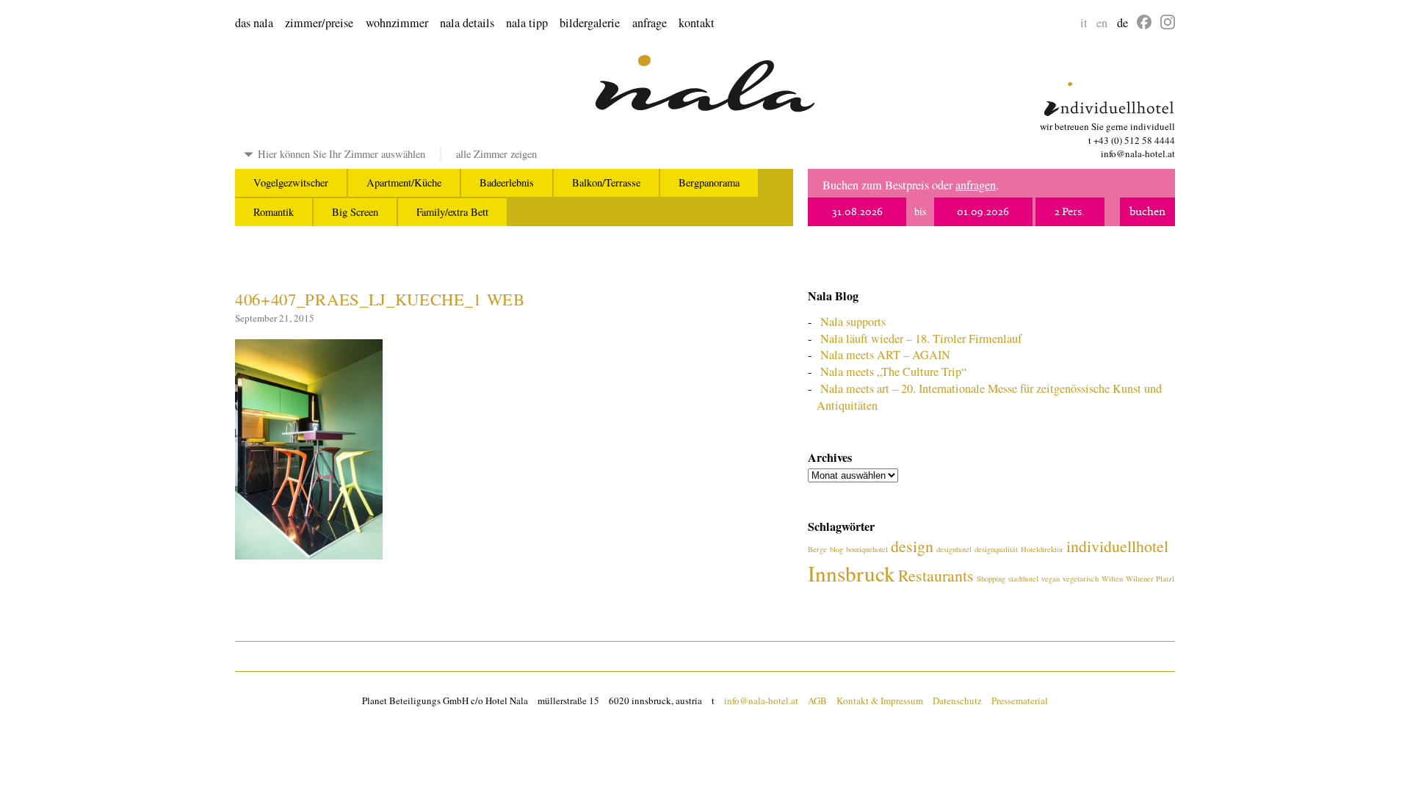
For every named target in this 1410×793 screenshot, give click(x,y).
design (912, 546)
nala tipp (527, 23)
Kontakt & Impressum (879, 700)
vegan (1050, 578)
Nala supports (853, 322)
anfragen (975, 185)
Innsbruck (851, 573)
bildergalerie (590, 23)
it (1084, 23)
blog (836, 549)
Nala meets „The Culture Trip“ (893, 371)
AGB (817, 700)
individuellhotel (1117, 546)
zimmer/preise (319, 23)
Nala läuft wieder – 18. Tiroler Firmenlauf (921, 338)
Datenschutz (957, 700)
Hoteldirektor (1042, 549)
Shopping (991, 578)
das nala (254, 23)
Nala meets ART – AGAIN (885, 355)
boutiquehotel (867, 549)
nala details (467, 23)
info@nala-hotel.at (1138, 153)
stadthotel (1023, 578)
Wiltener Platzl (1150, 578)
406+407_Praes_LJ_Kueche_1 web (380, 299)
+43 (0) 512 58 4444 (1134, 140)
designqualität (996, 549)
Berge (817, 549)
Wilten (1112, 578)
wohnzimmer (397, 23)
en (1101, 23)
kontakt (697, 23)
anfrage (649, 23)
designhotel (954, 549)
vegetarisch (1081, 578)
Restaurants (936, 575)
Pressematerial (1019, 700)
